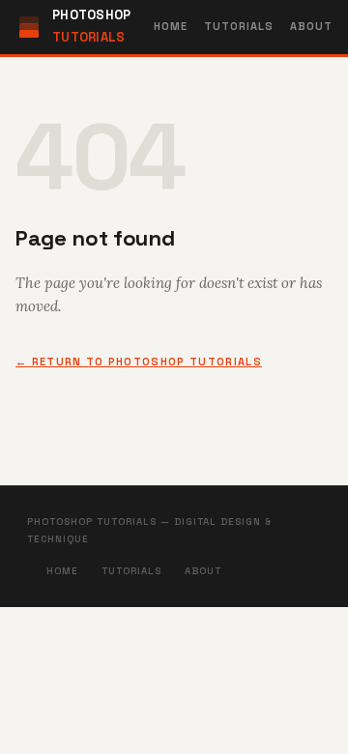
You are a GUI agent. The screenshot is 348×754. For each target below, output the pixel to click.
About (312, 26)
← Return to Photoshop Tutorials (138, 361)
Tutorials (239, 26)
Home (171, 26)
